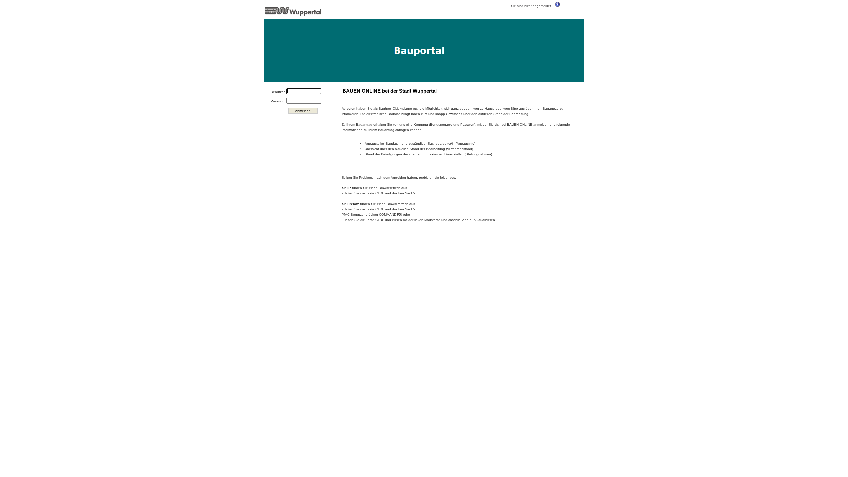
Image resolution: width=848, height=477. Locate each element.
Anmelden (303, 111)
